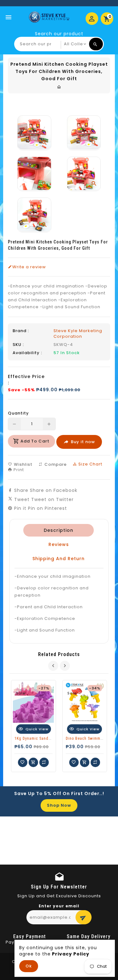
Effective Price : (26, 379)
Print (18, 470)
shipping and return (58, 558)
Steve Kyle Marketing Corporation (77, 333)
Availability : (27, 353)
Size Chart (89, 464)
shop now (59, 805)
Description (58, 530)
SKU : (18, 345)
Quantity (18, 413)
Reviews (58, 544)
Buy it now (83, 442)
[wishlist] (22, 762)
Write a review (29, 267)
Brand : (21, 331)
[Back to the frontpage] (59, 87)
